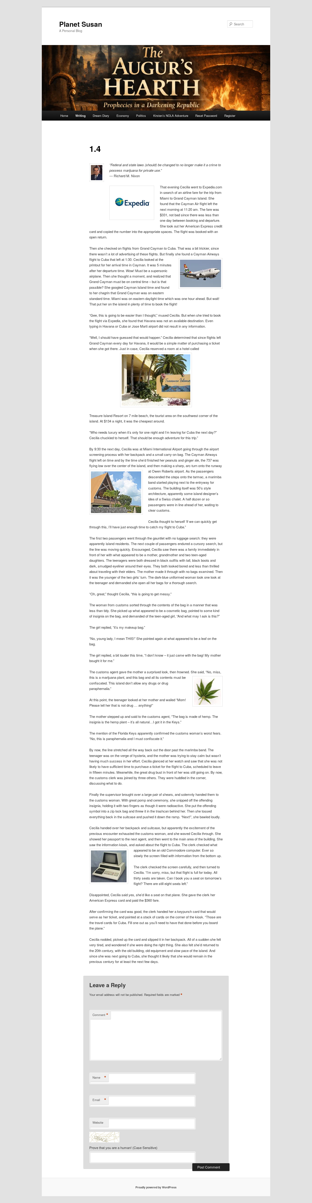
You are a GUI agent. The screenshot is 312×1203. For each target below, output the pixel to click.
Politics (141, 115)
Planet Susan (80, 24)
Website (98, 1122)
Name (99, 1077)
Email (99, 1100)
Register (229, 115)
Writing (80, 115)
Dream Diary (101, 115)
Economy (122, 115)
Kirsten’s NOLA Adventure (170, 115)
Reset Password (206, 115)
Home (64, 115)
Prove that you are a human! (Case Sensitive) (123, 1147)
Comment (100, 1015)
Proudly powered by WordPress (156, 1187)
